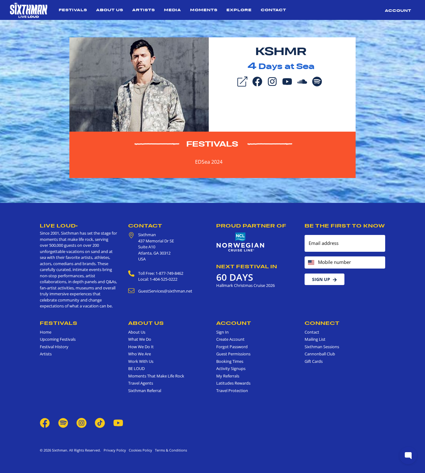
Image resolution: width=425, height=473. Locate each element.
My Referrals (227, 376)
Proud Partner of (251, 225)
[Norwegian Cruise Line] (240, 242)
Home (45, 332)
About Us (109, 9)
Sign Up (321, 279)
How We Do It (141, 346)
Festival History (54, 346)
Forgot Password (232, 346)
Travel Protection (232, 390)
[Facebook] (257, 80)
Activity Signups (230, 368)
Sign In (222, 332)
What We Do (139, 339)
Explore (239, 9)
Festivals (73, 9)
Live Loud (59, 225)
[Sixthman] (28, 10)
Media (172, 9)
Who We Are (139, 354)
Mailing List (315, 339)
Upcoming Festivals (58, 339)
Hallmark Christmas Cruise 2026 (245, 285)
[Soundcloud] (302, 80)
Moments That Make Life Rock (156, 376)
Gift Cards (314, 361)
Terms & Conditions (170, 450)
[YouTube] (287, 80)
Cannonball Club (320, 354)
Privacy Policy (115, 450)
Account (398, 10)
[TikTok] (100, 422)
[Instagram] (272, 80)
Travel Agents (140, 383)
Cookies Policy (139, 450)
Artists (143, 9)
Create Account (230, 339)
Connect (322, 323)
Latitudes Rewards (233, 383)
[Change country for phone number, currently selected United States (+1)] (310, 262)
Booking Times (229, 361)
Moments (203, 9)
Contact (273, 9)
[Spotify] (317, 80)
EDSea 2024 (208, 161)
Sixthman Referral (144, 390)
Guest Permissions (233, 354)
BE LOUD (136, 368)
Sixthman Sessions (322, 346)
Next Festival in (246, 266)
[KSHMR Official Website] (139, 84)
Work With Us (140, 361)
